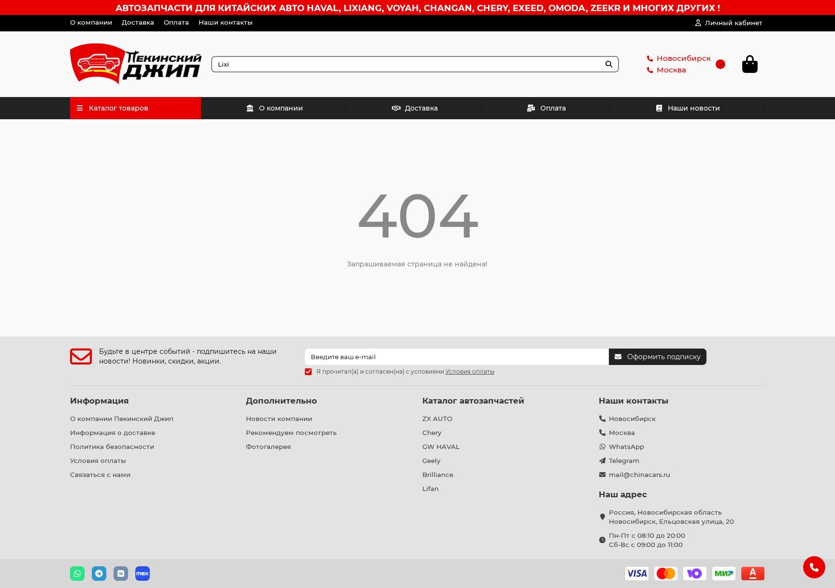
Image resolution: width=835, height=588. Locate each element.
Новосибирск (684, 58)
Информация (99, 401)
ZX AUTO (437, 418)
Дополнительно (281, 401)
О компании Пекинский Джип (121, 418)
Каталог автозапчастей (473, 401)
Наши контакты (226, 22)
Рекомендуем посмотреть (291, 432)
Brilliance (437, 474)
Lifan (430, 488)
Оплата (176, 22)
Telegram (624, 460)
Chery (431, 432)
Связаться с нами (100, 474)
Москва (671, 69)
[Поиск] (609, 64)
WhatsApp (626, 446)
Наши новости (694, 108)
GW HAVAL (441, 446)
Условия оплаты (98, 460)
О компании (91, 22)
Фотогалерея (268, 446)
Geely (431, 460)
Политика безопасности (112, 446)
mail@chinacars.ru (639, 474)
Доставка (138, 22)
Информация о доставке (112, 432)
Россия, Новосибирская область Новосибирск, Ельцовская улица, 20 (671, 516)
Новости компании (279, 418)
